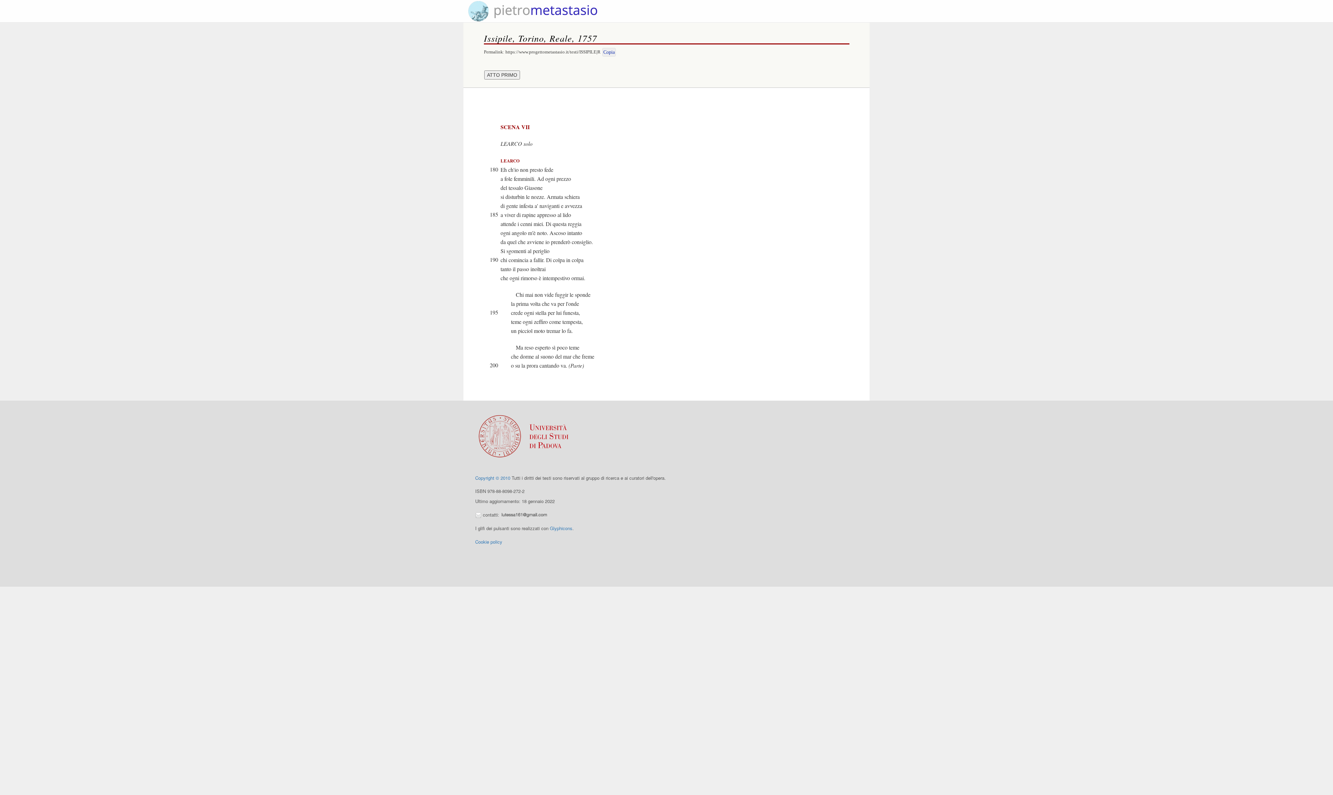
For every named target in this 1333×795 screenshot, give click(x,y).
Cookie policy (488, 541)
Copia (609, 52)
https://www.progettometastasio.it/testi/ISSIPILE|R (553, 52)
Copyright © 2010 (492, 478)
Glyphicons (561, 528)
